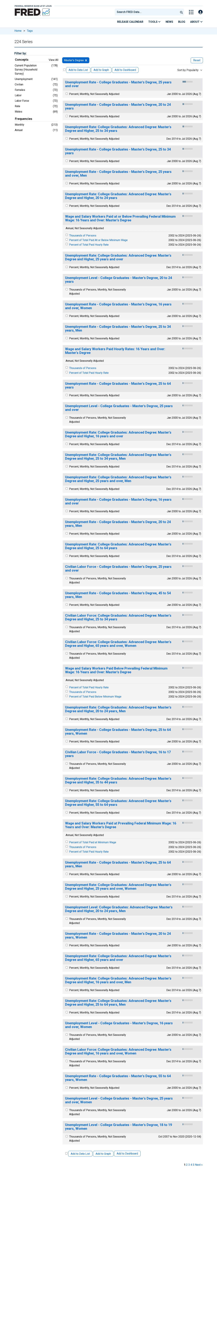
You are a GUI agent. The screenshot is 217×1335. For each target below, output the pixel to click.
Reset (196, 60)
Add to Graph (101, 70)
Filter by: (20, 53)
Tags (30, 30)
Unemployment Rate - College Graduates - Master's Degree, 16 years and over (118, 501)
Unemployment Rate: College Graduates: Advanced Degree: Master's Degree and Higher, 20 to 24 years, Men (118, 709)
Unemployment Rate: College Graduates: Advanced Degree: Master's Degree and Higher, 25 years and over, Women (118, 887)
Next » (199, 1164)
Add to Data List (78, 70)
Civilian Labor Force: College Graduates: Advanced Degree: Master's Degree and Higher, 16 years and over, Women (118, 1051)
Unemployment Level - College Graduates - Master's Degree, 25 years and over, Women (119, 1100)
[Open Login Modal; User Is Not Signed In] (200, 12)
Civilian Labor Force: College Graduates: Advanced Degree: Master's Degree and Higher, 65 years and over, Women (118, 644)
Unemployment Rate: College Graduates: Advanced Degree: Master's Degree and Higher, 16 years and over (118, 434)
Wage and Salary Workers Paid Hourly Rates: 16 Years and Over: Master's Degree (115, 351)
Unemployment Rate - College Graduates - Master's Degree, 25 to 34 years (118, 151)
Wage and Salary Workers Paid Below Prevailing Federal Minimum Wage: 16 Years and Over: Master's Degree (116, 670)
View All (53, 60)
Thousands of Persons (82, 235)
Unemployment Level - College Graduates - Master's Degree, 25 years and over (119, 408)
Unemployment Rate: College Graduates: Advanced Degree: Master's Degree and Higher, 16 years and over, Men (118, 980)
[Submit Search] (181, 12)
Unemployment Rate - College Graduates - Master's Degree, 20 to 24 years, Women (118, 935)
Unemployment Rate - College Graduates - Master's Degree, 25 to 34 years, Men (118, 328)
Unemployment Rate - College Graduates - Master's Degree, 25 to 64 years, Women (118, 731)
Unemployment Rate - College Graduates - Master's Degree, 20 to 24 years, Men (118, 524)
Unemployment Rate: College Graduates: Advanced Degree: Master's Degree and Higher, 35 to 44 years (118, 780)
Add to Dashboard (125, 70)
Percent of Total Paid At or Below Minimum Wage (98, 240)
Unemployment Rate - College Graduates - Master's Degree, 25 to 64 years (118, 385)
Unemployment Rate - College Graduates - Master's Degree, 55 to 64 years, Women (118, 1078)
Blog (181, 21)
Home (18, 30)
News (169, 21)
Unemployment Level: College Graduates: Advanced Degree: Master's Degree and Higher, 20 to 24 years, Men (119, 909)
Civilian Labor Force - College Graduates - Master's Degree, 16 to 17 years (118, 754)
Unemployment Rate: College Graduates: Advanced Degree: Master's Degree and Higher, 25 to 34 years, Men (118, 457)
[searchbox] (147, 12)
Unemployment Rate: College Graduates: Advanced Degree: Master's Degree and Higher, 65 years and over (118, 958)
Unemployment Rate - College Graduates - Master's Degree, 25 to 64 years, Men (118, 864)
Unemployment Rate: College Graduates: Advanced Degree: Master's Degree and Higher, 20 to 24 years (118, 196)
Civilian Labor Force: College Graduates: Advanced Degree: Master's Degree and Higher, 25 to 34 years (118, 617)
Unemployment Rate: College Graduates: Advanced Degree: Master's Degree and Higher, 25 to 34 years (118, 129)
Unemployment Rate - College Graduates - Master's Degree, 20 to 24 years (118, 106)
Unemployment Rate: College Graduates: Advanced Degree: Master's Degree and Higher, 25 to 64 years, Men (118, 1003)
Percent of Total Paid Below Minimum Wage (95, 696)
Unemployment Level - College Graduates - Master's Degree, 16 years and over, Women (119, 1025)
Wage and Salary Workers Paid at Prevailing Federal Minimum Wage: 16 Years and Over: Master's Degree (120, 825)
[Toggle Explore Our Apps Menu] (191, 12)
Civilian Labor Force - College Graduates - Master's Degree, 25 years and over (118, 568)
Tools (153, 21)
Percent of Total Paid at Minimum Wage (92, 842)
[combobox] (146, 12)
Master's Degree (74, 60)
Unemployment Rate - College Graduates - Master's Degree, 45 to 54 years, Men (118, 595)
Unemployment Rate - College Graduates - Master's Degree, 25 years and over (118, 84)
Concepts (21, 59)
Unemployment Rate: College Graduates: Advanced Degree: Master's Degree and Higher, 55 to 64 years (118, 803)
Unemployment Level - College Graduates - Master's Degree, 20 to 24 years (118, 280)
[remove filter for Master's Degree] (86, 60)
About (195, 21)
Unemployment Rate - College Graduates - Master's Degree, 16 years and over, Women (118, 306)
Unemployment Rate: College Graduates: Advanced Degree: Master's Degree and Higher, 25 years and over (118, 257)
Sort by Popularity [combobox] (188, 70)
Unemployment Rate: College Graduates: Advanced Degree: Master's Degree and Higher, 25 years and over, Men (118, 479)
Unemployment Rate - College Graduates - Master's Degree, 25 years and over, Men (118, 173)
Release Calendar (130, 21)
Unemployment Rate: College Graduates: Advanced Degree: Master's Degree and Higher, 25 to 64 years (118, 546)
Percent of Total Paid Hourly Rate (89, 244)
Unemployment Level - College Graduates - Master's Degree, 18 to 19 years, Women (118, 1127)
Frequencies (23, 119)
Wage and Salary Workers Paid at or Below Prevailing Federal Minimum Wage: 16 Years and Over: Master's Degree (120, 218)
